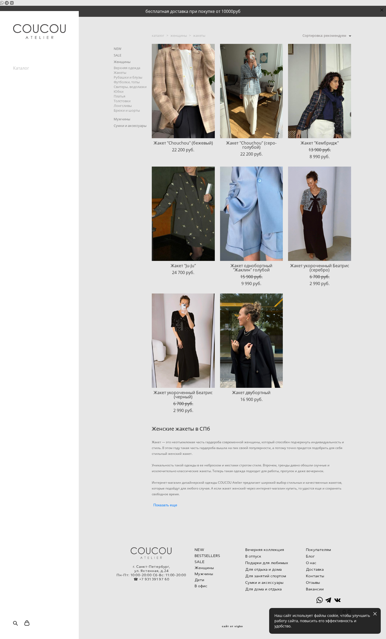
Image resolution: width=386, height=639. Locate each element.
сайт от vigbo (232, 626)
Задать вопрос (28, 108)
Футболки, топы (127, 82)
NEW (117, 48)
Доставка (315, 569)
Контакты (22, 91)
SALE (117, 55)
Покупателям (26, 74)
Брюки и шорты (127, 110)
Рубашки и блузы (128, 77)
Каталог (21, 68)
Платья (119, 96)
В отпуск (253, 556)
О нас (18, 85)
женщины (178, 35)
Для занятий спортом (265, 576)
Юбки (118, 91)
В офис (201, 586)
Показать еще (165, 505)
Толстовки (122, 101)
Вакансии (23, 103)
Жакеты (120, 72)
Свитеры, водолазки (130, 86)
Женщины (122, 61)
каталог (158, 35)
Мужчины (122, 119)
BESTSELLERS (207, 555)
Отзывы (21, 97)
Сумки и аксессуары (130, 125)
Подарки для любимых (266, 562)
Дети (199, 580)
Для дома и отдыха (263, 589)
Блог (18, 80)
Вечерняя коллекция (264, 549)
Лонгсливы (123, 105)
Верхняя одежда (127, 67)
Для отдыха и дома (263, 569)
